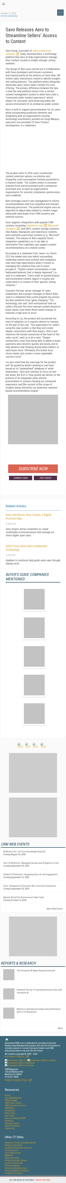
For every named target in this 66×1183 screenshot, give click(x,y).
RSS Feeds (10, 1115)
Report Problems (12, 1126)
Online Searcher (12, 1158)
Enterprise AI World (13, 1145)
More (60, 1028)
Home (7, 1095)
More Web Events (55, 908)
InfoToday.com (11, 1150)
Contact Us (10, 1128)
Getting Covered (12, 1123)
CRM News (10, 1108)
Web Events (10, 1113)
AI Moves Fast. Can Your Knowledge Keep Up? (24, 851)
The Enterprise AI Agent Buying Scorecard (36, 970)
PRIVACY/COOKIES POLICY (16, 1080)
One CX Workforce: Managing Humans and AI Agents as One (31, 863)
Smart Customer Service (16, 1160)
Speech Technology (14, 1163)
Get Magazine (13, 1098)
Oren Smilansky (10, 16)
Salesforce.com (34, 225)
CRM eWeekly (11, 1100)
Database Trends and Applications (20, 1142)
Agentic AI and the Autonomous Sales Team (23, 897)
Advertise (9, 1120)
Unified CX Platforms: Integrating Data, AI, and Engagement (30, 874)
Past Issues (45, 478)
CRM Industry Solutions (15, 1105)
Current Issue (20, 478)
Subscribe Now (33, 468)
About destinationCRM (15, 1118)
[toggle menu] (60, 13)
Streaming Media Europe (16, 1168)
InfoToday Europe (13, 1153)
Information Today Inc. (15, 1056)
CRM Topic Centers (13, 1103)
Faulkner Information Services (18, 1147)
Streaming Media (12, 1165)
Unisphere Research (14, 1173)
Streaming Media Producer (17, 1170)
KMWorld (9, 1155)
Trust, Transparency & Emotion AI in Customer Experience (29, 885)
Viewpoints (10, 1110)
